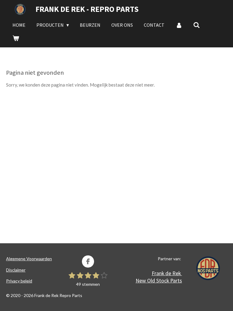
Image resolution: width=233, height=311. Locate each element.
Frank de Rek (167, 273)
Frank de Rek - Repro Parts (87, 9)
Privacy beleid (19, 280)
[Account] (178, 25)
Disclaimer (15, 269)
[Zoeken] (196, 25)
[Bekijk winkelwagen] (15, 38)
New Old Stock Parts (159, 280)
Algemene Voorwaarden (29, 258)
